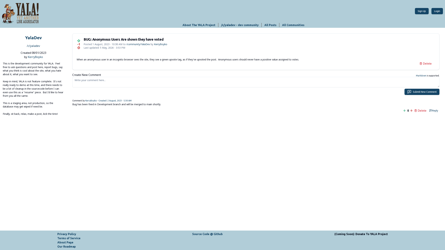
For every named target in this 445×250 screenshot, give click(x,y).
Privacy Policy (66, 234)
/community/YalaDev (138, 44)
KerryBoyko (35, 57)
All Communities (293, 25)
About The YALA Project (199, 25)
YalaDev (33, 37)
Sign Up (422, 11)
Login (437, 11)
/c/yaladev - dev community (240, 25)
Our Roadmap (66, 246)
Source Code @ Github (207, 234)
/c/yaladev (33, 46)
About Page (65, 242)
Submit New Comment (425, 91)
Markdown (421, 75)
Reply (435, 110)
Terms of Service (68, 238)
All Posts (270, 25)
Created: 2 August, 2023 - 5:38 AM (115, 100)
